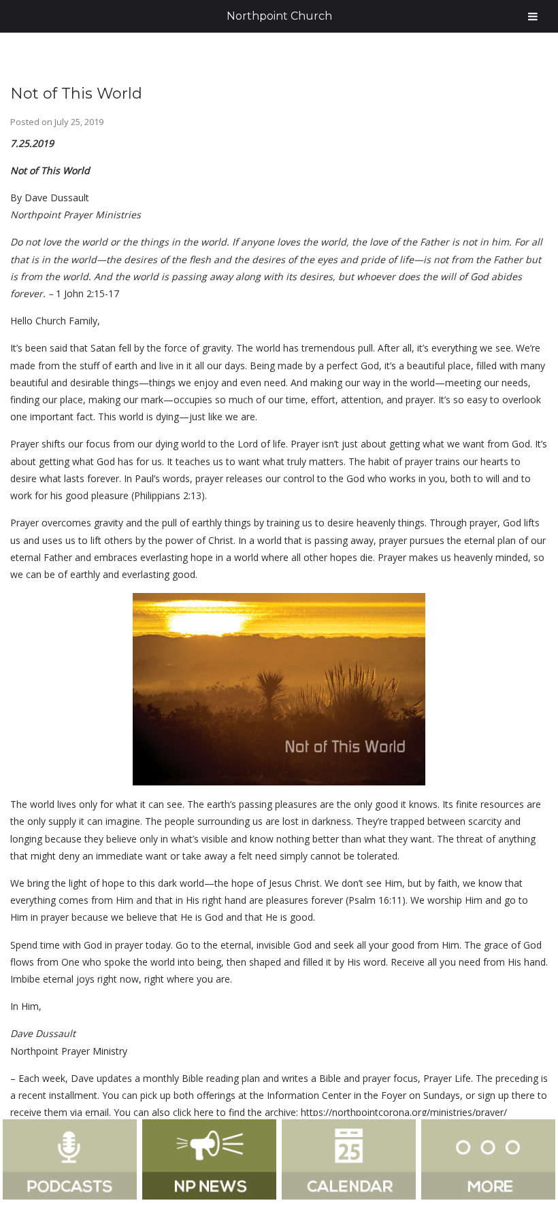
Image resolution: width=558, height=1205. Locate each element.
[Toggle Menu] (532, 16)
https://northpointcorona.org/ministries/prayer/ (404, 1112)
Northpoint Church (279, 16)
